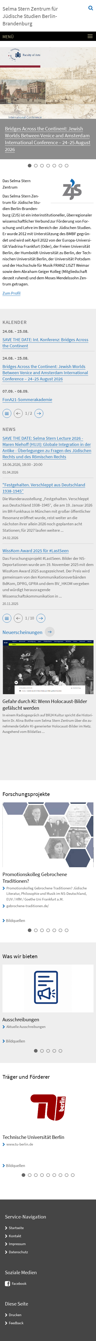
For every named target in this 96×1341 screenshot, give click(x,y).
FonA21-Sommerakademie (27, 399)
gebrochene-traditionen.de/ (27, 905)
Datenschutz (18, 1252)
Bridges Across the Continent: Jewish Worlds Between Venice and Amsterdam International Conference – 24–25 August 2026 (47, 139)
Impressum (17, 1243)
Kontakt (15, 1236)
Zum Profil (11, 293)
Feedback (16, 1323)
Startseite (16, 1227)
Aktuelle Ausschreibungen (26, 1026)
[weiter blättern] (92, 705)
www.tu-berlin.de (19, 1144)
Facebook (19, 1283)
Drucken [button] (15, 1314)
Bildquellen (15, 920)
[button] (6, 413)
